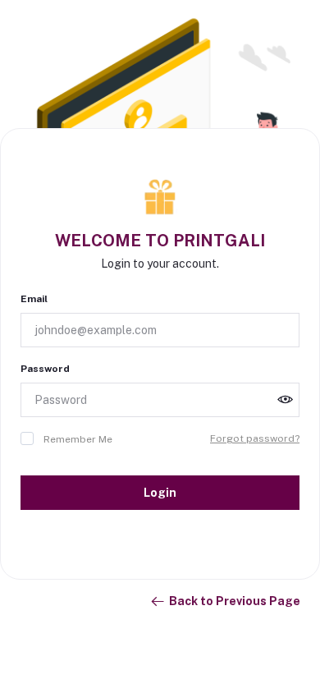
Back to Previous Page (234, 601)
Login (160, 492)
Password (45, 368)
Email (34, 299)
